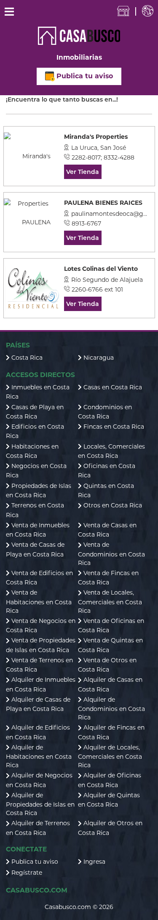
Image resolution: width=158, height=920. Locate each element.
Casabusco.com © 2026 (79, 907)
